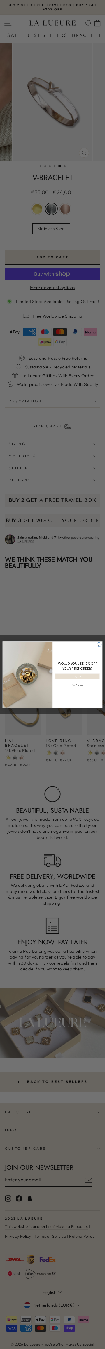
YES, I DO (77, 676)
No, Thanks (77, 684)
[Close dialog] (99, 644)
